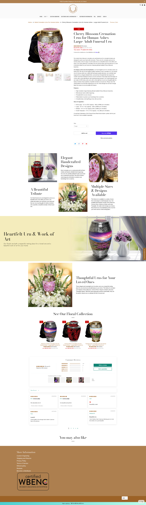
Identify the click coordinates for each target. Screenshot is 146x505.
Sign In (104, 16)
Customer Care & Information (68, 16)
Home (41, 16)
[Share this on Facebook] (78, 143)
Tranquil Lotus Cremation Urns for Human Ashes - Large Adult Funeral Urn (95, 344)
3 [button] (73, 428)
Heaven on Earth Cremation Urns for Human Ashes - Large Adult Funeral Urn (50, 344)
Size (75, 123)
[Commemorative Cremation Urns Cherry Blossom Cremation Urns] (50, 50)
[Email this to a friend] (86, 143)
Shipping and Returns (24, 458)
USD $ (124, 498)
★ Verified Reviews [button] (144, 254)
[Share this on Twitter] (75, 143)
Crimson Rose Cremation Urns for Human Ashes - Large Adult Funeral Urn (73, 344)
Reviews (19, 468)
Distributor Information (86, 16)
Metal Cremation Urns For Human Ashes (47, 22)
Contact (99, 16)
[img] (34, 396)
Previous (112, 22)
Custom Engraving (54, 16)
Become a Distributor (24, 471)
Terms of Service (22, 463)
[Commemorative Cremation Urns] (73, 8)
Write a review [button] (103, 365)
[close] (144, 1)
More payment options (106, 138)
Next (117, 22)
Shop (45, 16)
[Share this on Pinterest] (82, 143)
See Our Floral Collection (73, 313)
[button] (77, 46)
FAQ (95, 16)
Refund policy (21, 466)
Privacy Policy (21, 461)
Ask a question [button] (102, 369)
